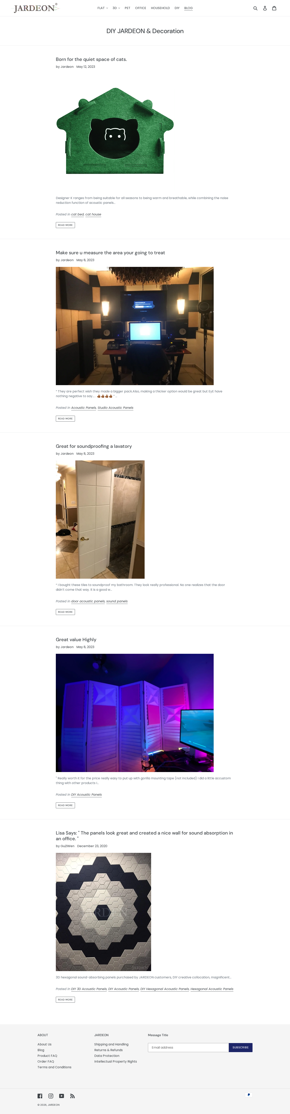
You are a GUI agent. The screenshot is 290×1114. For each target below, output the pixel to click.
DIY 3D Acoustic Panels (89, 989)
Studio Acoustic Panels (115, 407)
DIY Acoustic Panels (86, 794)
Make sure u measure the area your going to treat (110, 253)
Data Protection (106, 1055)
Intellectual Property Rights (115, 1061)
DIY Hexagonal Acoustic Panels (164, 989)
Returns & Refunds (108, 1050)
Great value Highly (76, 639)
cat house (93, 214)
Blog (40, 1050)
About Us (44, 1044)
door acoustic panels (88, 601)
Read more (65, 225)
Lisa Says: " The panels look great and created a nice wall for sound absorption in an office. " (144, 836)
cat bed (77, 214)
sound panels (117, 601)
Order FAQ (45, 1061)
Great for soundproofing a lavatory (94, 446)
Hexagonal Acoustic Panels (212, 989)
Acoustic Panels (83, 407)
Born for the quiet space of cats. (91, 59)
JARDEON (54, 1105)
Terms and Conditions (54, 1067)
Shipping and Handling (111, 1044)
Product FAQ (47, 1055)
